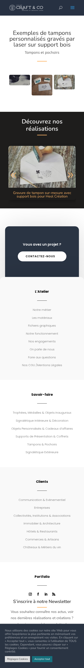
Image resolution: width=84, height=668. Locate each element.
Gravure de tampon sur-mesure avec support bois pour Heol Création (42, 194)
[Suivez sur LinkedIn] (46, 594)
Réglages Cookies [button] (17, 659)
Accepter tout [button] (42, 659)
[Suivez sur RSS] (54, 594)
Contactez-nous (40, 256)
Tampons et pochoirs (42, 52)
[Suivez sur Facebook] (38, 594)
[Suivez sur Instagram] (30, 594)
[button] (13, 175)
